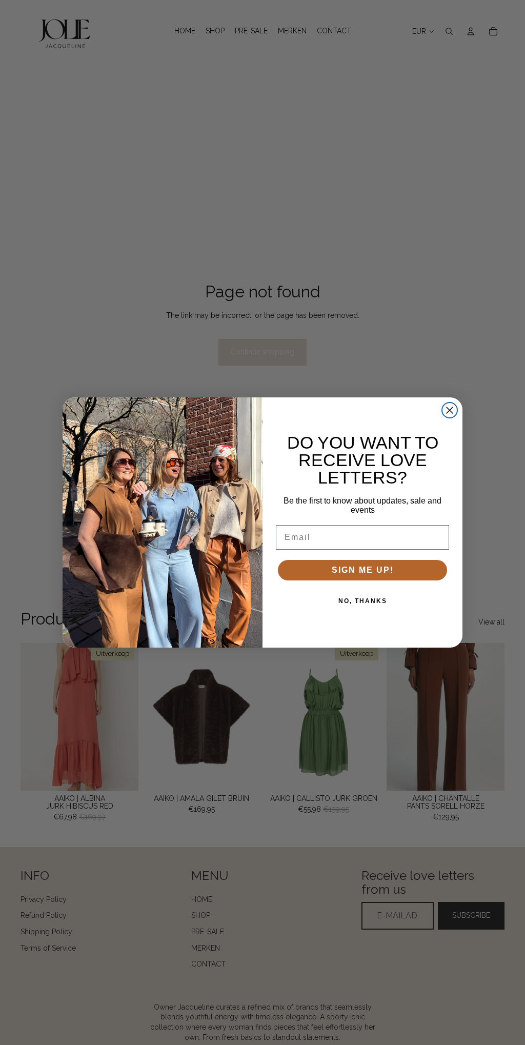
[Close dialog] (449, 410)
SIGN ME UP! (363, 570)
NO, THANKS (362, 601)
